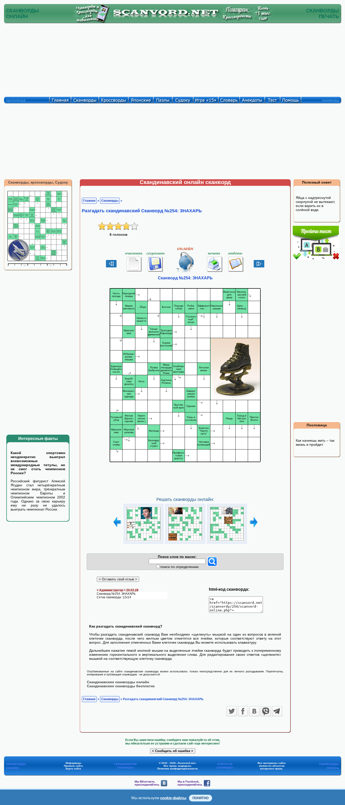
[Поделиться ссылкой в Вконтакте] (254, 711)
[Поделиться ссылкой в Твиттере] (232, 711)
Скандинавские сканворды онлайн (118, 682)
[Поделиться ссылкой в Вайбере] (266, 711)
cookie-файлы (173, 798)
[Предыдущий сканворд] (111, 267)
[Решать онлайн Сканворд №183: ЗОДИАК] (227, 541)
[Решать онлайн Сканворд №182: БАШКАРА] (185, 541)
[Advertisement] (172, 58)
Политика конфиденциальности (177, 768)
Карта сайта (73, 768)
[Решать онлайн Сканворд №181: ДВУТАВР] (143, 541)
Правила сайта (73, 765)
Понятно (200, 798)
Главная (89, 200)
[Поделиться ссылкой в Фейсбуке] (243, 711)
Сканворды (109, 200)
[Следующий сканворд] (259, 267)
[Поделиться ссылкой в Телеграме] (277, 711)
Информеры (73, 763)
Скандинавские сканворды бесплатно (121, 686)
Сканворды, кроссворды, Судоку (38, 182)
